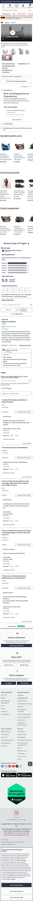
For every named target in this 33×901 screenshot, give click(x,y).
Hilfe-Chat (4, 695)
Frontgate (15, 842)
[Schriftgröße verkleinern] (31, 86)
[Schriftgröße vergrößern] (29, 86)
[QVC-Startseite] (2, 23)
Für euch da (4, 746)
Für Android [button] (24, 683)
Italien (20, 819)
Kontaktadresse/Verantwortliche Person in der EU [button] (18, 129)
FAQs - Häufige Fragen (24, 717)
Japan (24, 819)
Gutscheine (4, 737)
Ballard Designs (8, 842)
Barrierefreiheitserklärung (24, 740)
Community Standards (10, 835)
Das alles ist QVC (22, 734)
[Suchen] (30, 10)
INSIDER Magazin (6, 731)
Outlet (19, 759)
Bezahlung (20, 706)
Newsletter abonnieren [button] (16, 645)
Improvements (11, 844)
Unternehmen (21, 731)
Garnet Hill (21, 842)
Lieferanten (4, 711)
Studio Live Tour (22, 756)
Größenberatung (22, 701)
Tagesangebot (6, 14)
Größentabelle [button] (8, 124)
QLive (2, 705)
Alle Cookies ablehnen (16, 891)
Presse (3, 708)
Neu (14, 14)
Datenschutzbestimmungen (18, 833)
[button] (3, 6)
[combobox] (14, 10)
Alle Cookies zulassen (16, 885)
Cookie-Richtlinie (10, 879)
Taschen (7, 22)
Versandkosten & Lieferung (25, 703)
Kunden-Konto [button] (8, 665)
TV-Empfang (21, 753)
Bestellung (20, 695)
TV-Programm (5, 734)
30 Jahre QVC (21, 14)
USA (8, 819)
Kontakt (3, 698)
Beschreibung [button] (8, 90)
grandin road (4, 844)
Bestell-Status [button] (24, 665)
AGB (5, 833)
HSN (2, 842)
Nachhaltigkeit (21, 737)
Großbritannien (14, 819)
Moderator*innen (22, 750)
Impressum (25, 835)
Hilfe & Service (21, 720)
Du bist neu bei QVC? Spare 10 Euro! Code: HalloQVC (16, 1)
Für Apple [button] (9, 683)
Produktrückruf (5, 714)
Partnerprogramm (5, 743)
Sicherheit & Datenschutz (24, 714)
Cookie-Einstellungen (16, 897)
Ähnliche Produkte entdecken (18, 81)
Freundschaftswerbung (7, 740)
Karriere (20, 748)
